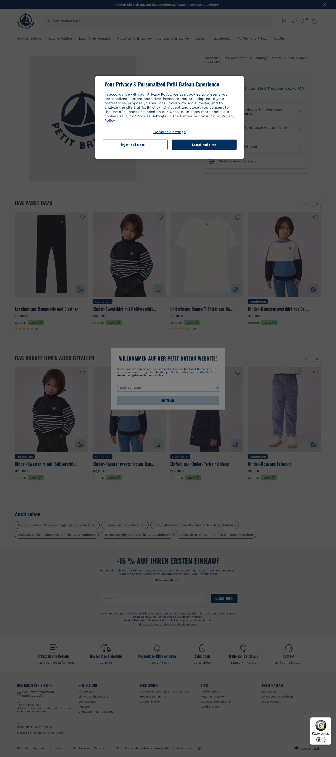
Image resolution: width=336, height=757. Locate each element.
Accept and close (204, 144)
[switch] (320, 739)
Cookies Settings (169, 132)
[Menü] (328, 720)
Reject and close (133, 144)
